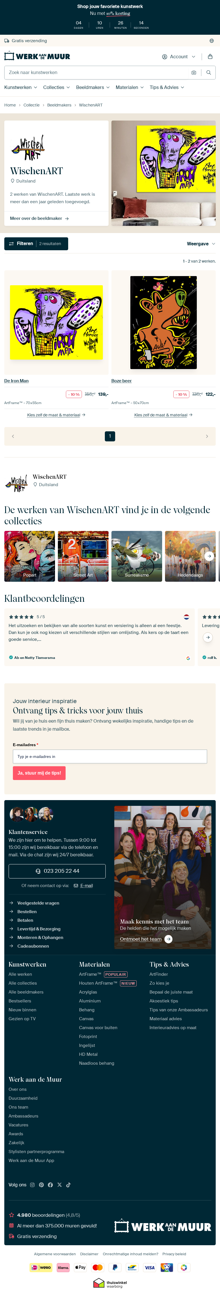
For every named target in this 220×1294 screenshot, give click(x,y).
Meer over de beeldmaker (36, 218)
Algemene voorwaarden (55, 1254)
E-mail (86, 885)
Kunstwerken (18, 87)
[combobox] (96, 72)
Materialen (127, 87)
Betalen (25, 920)
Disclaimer (89, 1254)
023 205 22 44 (61, 871)
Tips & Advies (164, 87)
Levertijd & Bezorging (38, 929)
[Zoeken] (208, 72)
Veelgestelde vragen (38, 903)
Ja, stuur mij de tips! (39, 773)
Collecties (53, 87)
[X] (59, 1185)
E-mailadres (25, 744)
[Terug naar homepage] (37, 55)
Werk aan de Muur (35, 1079)
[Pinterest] (41, 1185)
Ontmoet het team (141, 939)
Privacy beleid (174, 1254)
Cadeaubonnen (33, 946)
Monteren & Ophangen (40, 937)
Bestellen (27, 912)
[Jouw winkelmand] (210, 56)
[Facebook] (50, 1185)
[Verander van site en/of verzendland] (212, 41)
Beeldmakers (90, 87)
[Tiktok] (68, 1185)
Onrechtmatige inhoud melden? (130, 1254)
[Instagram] (32, 1185)
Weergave (198, 244)
